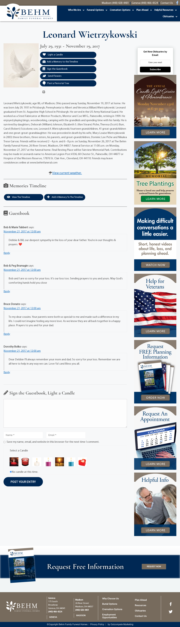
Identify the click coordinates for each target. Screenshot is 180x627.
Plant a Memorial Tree (58, 83)
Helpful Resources (163, 10)
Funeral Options (95, 10)
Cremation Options (120, 10)
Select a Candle (19, 450)
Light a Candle (55, 55)
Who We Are (74, 10)
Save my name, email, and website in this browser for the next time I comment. (53, 442)
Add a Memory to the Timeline (62, 62)
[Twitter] (170, 612)
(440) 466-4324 (55, 612)
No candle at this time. (25, 472)
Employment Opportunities (109, 616)
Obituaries (168, 16)
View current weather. (67, 173)
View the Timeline (21, 197)
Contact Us (141, 616)
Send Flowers (54, 76)
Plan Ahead (142, 10)
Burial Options (109, 603)
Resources (140, 605)
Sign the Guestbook (57, 69)
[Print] (44, 92)
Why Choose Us (110, 598)
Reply (7, 253)
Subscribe (155, 69)
